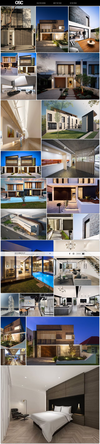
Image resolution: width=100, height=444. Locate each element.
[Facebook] (70, 254)
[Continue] (50, 253)
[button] (80, 254)
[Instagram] (73, 254)
